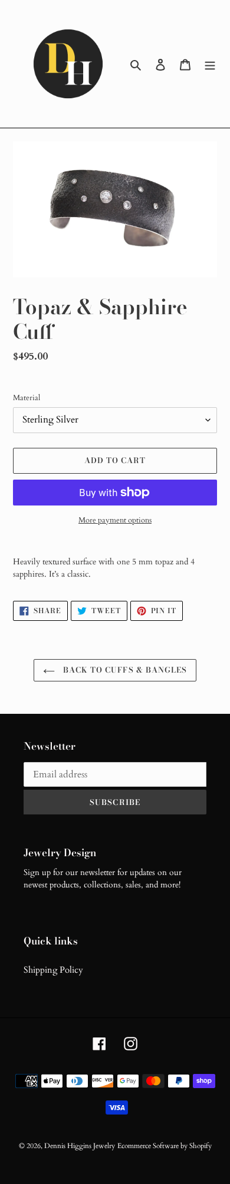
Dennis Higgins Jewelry (79, 1145)
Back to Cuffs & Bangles (124, 670)
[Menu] (210, 64)
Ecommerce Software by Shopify (164, 1145)
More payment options (115, 520)
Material (26, 398)
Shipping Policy (53, 970)
